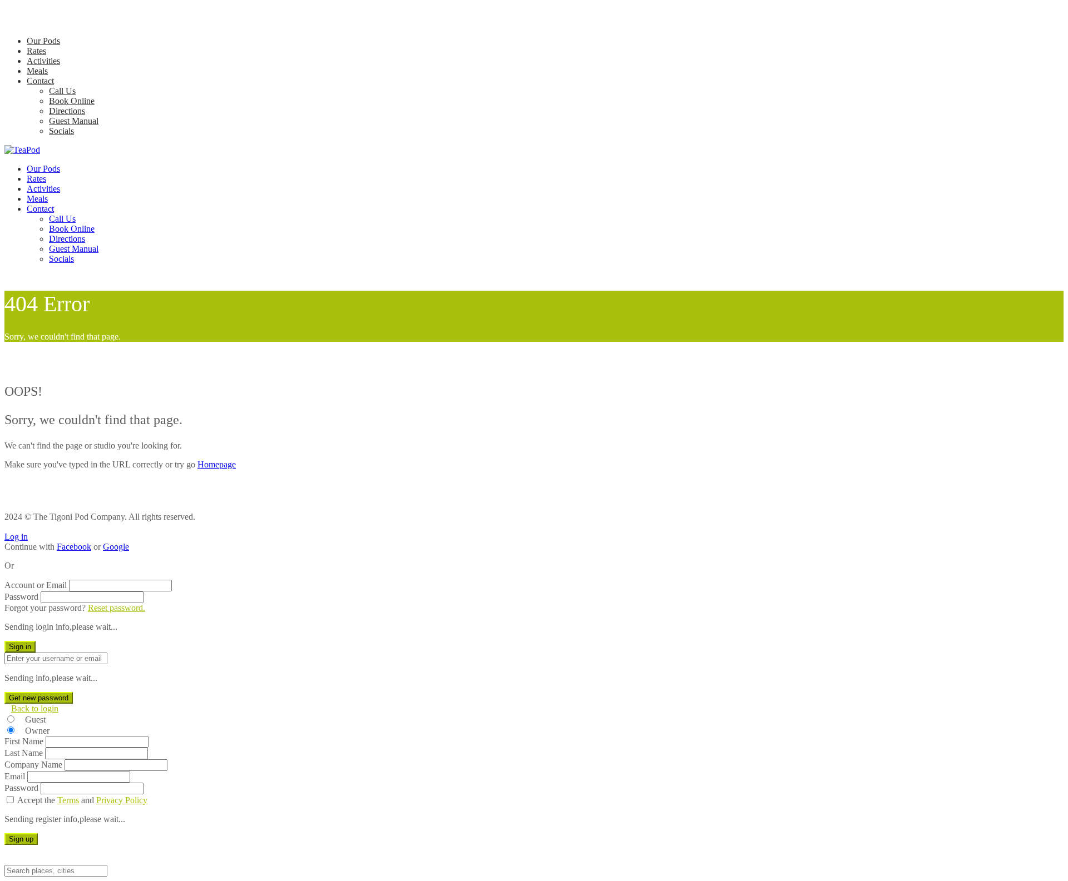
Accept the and (82, 800)
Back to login (34, 708)
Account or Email (35, 585)
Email (14, 776)
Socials (61, 131)
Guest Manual (73, 121)
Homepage (216, 464)
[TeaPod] (22, 150)
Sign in (20, 647)
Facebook (74, 546)
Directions (67, 111)
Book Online (72, 101)
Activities (43, 61)
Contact (40, 81)
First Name (23, 741)
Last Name (23, 753)
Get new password (38, 698)
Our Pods (43, 41)
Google (116, 546)
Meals (37, 71)
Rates (36, 51)
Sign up (21, 839)
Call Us (62, 91)
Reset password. (116, 608)
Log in (16, 536)
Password (21, 596)
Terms (68, 800)
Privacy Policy (121, 800)
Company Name (33, 764)
